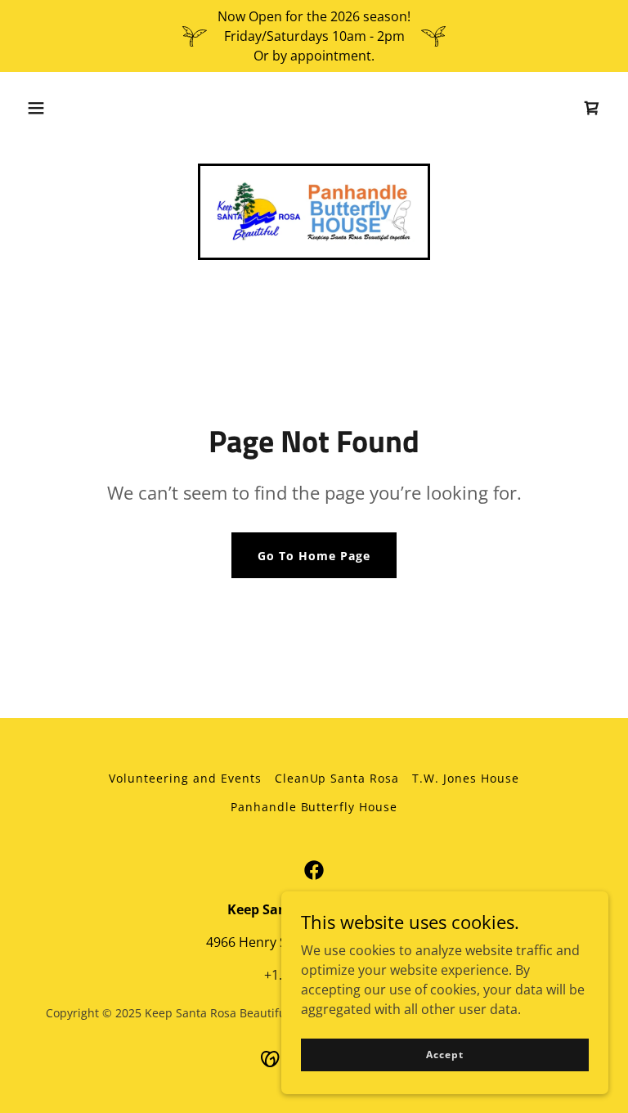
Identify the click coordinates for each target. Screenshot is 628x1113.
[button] (36, 108)
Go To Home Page (314, 555)
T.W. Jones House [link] (465, 778)
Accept (444, 1054)
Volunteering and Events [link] (185, 778)
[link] (592, 108)
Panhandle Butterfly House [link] (314, 807)
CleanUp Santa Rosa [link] (337, 778)
